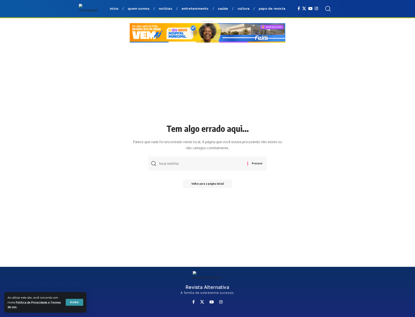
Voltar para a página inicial (208, 183)
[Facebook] (299, 8)
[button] (74, 302)
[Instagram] (316, 8)
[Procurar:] (201, 163)
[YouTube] (310, 8)
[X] (304, 8)
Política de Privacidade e (33, 302)
